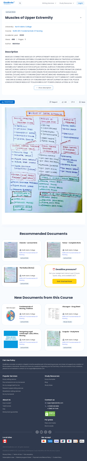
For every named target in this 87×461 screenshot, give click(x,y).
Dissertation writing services (12, 391)
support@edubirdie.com (37, 368)
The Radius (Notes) (26, 268)
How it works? (7, 403)
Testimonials (7, 406)
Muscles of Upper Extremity (29, 17)
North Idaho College (23, 26)
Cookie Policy (57, 457)
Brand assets (49, 426)
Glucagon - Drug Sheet (71, 307)
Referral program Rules (23, 457)
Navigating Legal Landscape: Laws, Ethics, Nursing (29, 334)
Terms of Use (17, 454)
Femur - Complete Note (71, 243)
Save (83, 102)
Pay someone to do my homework (14, 382)
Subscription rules (8, 457)
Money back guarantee (10, 412)
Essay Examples (50, 379)
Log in (80, 3)
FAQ (4, 409)
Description (11, 51)
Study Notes (49, 385)
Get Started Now (64, 281)
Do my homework (8, 394)
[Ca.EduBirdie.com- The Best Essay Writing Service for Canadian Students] (5, 442)
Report (54, 102)
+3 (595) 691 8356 (53, 406)
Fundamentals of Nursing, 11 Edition (26, 307)
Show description (45, 88)
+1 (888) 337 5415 (52, 408)
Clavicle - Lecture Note (28, 243)
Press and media (50, 423)
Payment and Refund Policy (42, 457)
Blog (46, 382)
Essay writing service (9, 379)
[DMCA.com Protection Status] (64, 413)
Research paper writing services (13, 388)
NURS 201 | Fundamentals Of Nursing (27, 31)
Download (9, 102)
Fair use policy (28, 454)
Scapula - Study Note (70, 332)
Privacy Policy (7, 454)
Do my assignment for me (11, 385)
